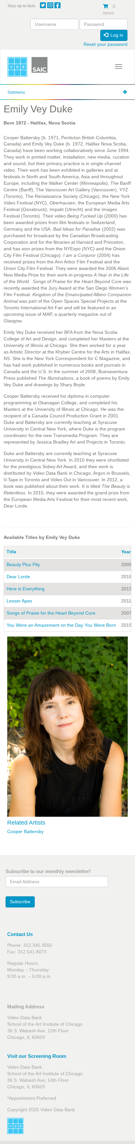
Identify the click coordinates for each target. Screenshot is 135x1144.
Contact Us (20, 934)
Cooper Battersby (25, 831)
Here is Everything (26, 588)
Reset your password (105, 44)
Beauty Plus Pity (23, 564)
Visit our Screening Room (36, 1056)
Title (11, 551)
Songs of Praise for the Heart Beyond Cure (51, 613)
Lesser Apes (19, 600)
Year (126, 551)
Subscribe (20, 901)
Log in (116, 35)
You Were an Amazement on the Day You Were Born (61, 625)
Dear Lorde (18, 576)
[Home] (17, 67)
